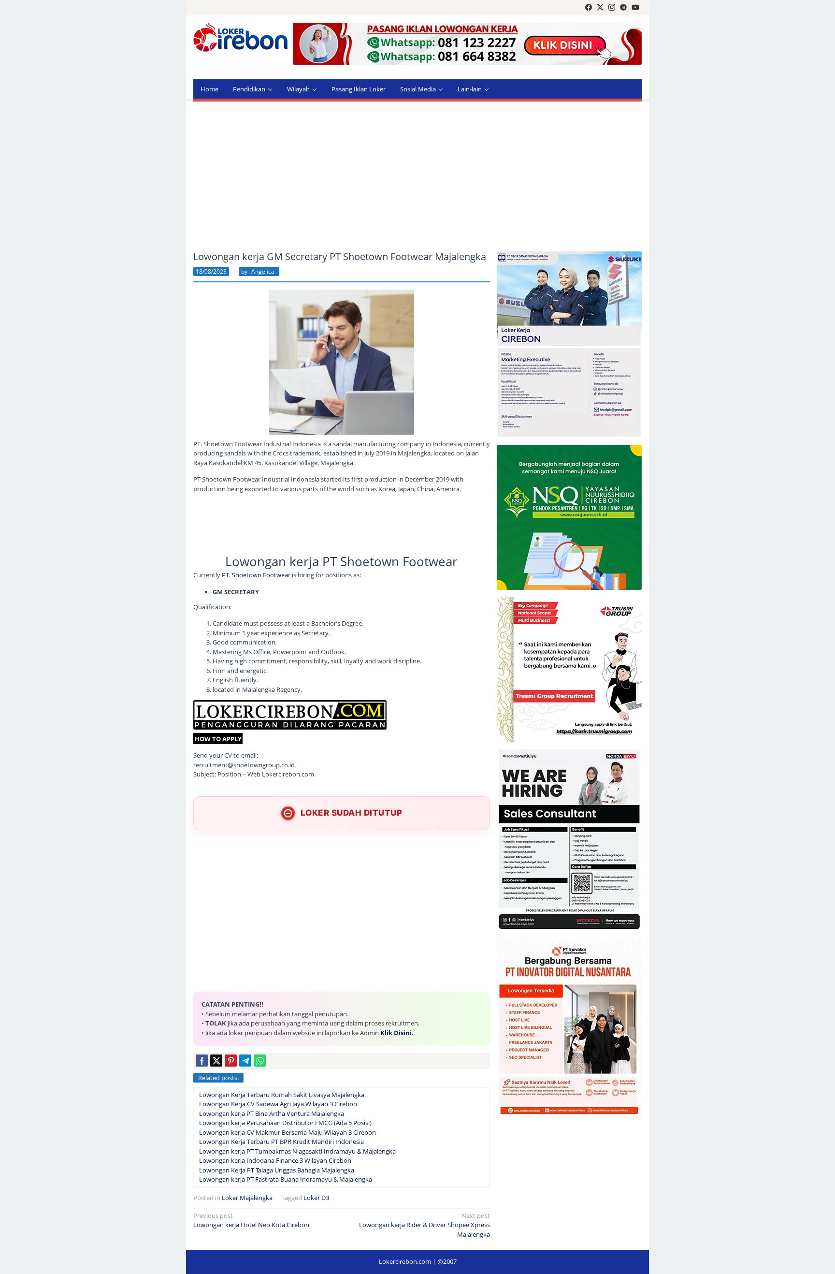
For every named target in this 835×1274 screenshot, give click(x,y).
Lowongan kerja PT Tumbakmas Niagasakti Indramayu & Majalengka (297, 1151)
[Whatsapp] (260, 1060)
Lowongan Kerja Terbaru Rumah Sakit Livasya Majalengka (281, 1094)
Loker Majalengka (247, 1197)
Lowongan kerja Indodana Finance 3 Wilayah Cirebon (275, 1160)
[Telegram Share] (245, 1060)
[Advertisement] (417, 176)
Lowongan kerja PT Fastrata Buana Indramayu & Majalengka (285, 1179)
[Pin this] (231, 1060)
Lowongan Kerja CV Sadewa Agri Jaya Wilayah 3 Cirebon (278, 1103)
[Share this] (202, 1060)
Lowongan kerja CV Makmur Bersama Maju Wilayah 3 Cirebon (287, 1132)
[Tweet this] (216, 1060)
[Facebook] (588, 7)
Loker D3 (316, 1197)
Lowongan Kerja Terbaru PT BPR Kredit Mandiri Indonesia (281, 1141)
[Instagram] (612, 7)
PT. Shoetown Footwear (255, 575)
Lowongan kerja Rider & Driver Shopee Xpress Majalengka (424, 1225)
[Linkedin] (623, 7)
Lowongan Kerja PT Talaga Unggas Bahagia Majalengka (276, 1170)
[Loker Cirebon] (240, 38)
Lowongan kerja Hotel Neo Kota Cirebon (251, 1220)
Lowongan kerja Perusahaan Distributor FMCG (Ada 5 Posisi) (285, 1122)
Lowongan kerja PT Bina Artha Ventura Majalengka (271, 1113)
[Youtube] (635, 7)
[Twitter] (600, 7)
